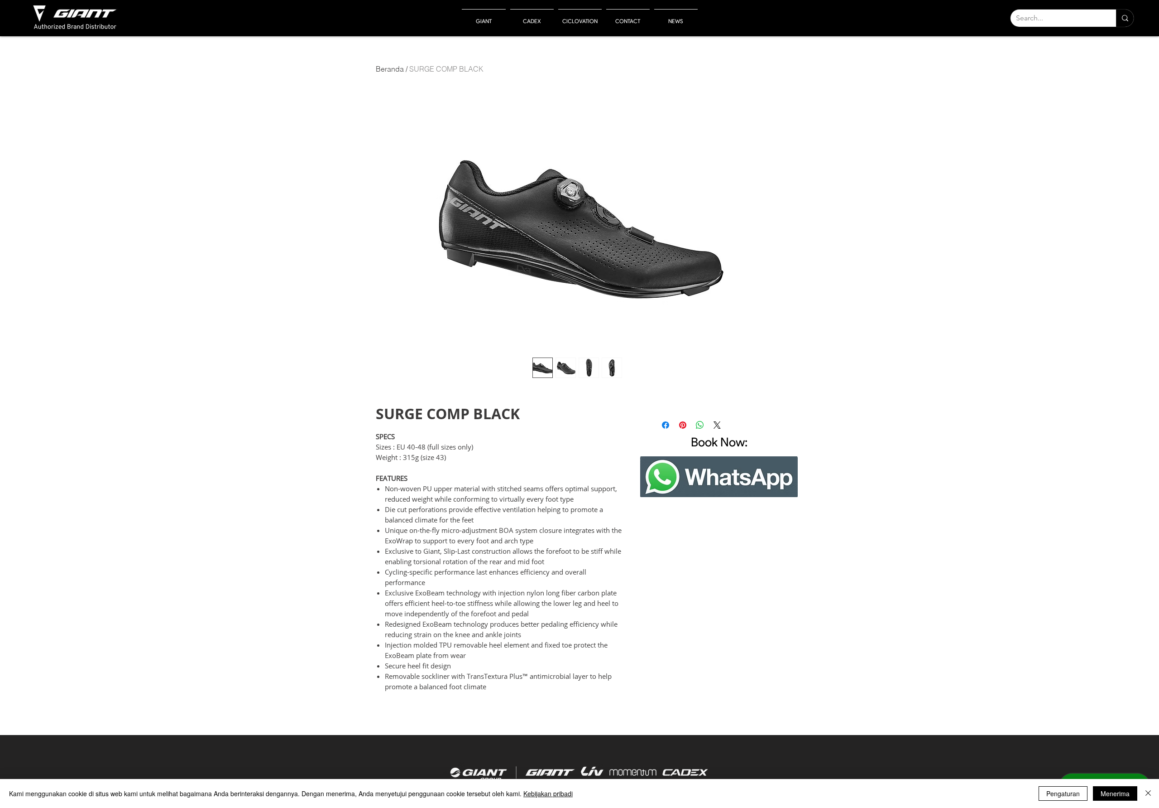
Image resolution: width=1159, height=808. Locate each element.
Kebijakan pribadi (548, 793)
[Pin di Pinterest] (682, 425)
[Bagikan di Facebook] (665, 425)
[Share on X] (717, 425)
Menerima (1115, 793)
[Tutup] (1148, 793)
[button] (484, 17)
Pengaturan (1063, 793)
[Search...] (1125, 18)
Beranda (390, 68)
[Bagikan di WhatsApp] (699, 425)
